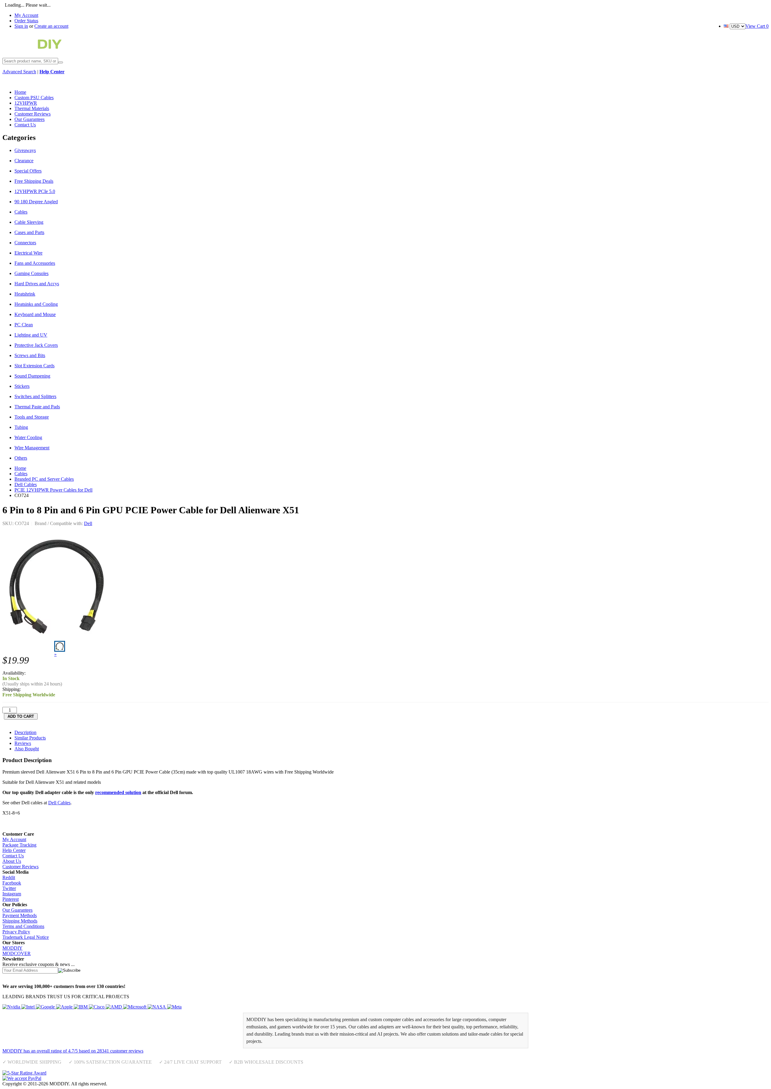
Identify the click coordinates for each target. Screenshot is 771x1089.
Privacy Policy (16, 931)
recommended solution (118, 792)
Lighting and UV (30, 334)
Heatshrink (24, 293)
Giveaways (25, 150)
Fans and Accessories (34, 263)
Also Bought (26, 748)
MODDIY (12, 948)
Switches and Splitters (35, 396)
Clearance (23, 160)
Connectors (25, 242)
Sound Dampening (32, 375)
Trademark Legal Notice (25, 937)
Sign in (21, 26)
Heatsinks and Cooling (36, 304)
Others (20, 458)
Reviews (22, 743)
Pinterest (10, 899)
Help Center (14, 850)
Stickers (22, 386)
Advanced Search (19, 71)
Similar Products (30, 737)
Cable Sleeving (28, 222)
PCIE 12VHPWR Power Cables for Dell (53, 489)
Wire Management (31, 447)
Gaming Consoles (31, 273)
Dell (88, 523)
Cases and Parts (29, 232)
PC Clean (23, 324)
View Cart (757, 26)
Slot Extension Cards (34, 365)
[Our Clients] (92, 1006)
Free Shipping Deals (33, 181)
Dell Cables (25, 484)
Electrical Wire (28, 252)
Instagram (11, 893)
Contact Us (13, 855)
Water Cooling (28, 437)
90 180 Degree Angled (36, 201)
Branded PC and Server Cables (44, 479)
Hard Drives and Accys (36, 283)
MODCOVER (16, 953)
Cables (20, 211)
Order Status (26, 20)
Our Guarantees (17, 910)
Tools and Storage (31, 416)
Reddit (8, 877)
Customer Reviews (20, 866)
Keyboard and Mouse (35, 314)
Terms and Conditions (23, 926)
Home (20, 468)
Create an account (51, 26)
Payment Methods (19, 915)
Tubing (21, 427)
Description (25, 732)
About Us (11, 861)
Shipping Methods (19, 920)
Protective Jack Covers (36, 345)
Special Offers (28, 170)
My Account (26, 15)
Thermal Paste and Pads (37, 406)
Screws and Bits (29, 355)
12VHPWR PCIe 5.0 (34, 191)
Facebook (11, 882)
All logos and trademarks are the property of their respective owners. (173, 1083)
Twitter (9, 888)
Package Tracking (19, 844)
